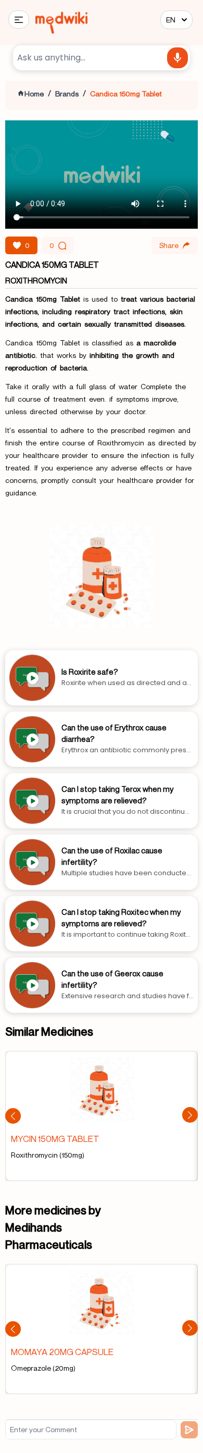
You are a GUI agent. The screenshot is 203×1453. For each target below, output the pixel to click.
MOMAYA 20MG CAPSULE (62, 1351)
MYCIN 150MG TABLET (55, 1138)
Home (34, 93)
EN (170, 19)
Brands (67, 93)
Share (169, 245)
